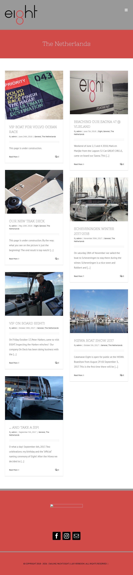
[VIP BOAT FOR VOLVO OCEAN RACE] (34, 95)
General (38, 136)
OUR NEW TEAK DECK (28, 192)
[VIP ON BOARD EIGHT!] (34, 294)
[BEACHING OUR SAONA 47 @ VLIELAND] (99, 92)
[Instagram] (66, 536)
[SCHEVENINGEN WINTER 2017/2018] (99, 199)
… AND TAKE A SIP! (28, 398)
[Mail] (76, 536)
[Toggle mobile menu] (126, 10)
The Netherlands (49, 136)
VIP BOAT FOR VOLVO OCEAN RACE (28, 95)
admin (14, 136)
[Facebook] (57, 536)
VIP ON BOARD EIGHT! (28, 294)
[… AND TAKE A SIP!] (34, 398)
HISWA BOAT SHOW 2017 (93, 311)
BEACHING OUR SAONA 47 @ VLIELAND (93, 92)
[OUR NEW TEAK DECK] (34, 192)
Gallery (40, 95)
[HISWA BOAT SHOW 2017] (99, 311)
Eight (100, 131)
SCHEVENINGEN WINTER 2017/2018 (93, 199)
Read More (13, 156)
